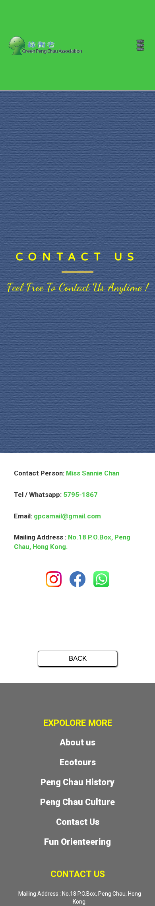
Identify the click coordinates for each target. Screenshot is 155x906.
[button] (140, 45)
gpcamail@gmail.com (67, 516)
